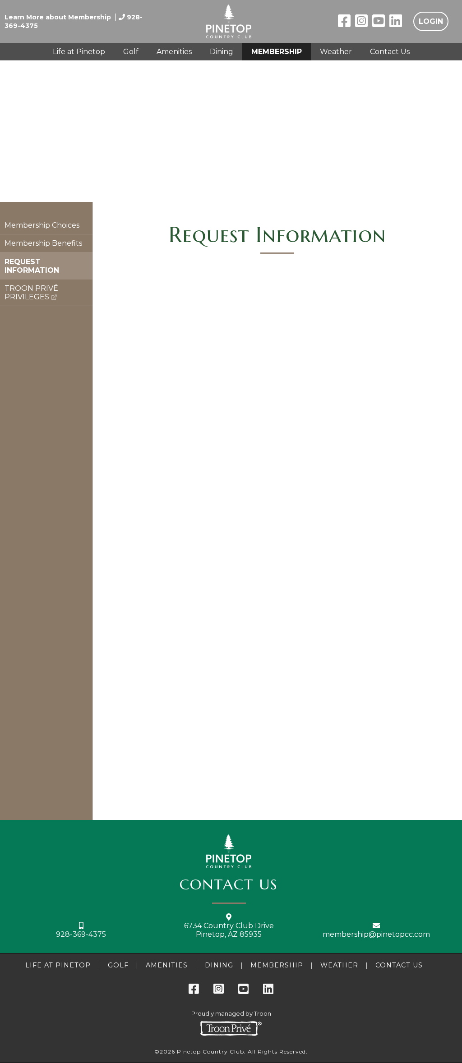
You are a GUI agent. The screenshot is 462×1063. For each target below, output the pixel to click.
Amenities (174, 51)
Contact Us (390, 51)
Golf (131, 51)
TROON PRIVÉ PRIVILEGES (31, 292)
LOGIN (431, 21)
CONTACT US (229, 884)
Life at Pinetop (79, 51)
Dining (221, 51)
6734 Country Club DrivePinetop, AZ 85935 (229, 930)
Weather (336, 51)
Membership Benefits (43, 243)
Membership (276, 51)
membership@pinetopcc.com (376, 934)
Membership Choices (42, 225)
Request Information (32, 266)
